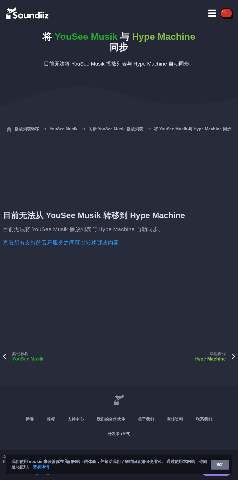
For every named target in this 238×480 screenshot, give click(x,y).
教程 (51, 419)
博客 (30, 419)
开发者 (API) (119, 433)
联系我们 (204, 419)
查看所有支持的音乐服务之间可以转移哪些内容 (61, 243)
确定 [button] (220, 465)
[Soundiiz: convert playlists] (119, 400)
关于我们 (146, 419)
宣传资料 (175, 419)
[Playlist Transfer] (27, 13)
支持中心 (76, 419)
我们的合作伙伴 (111, 419)
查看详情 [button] (41, 466)
